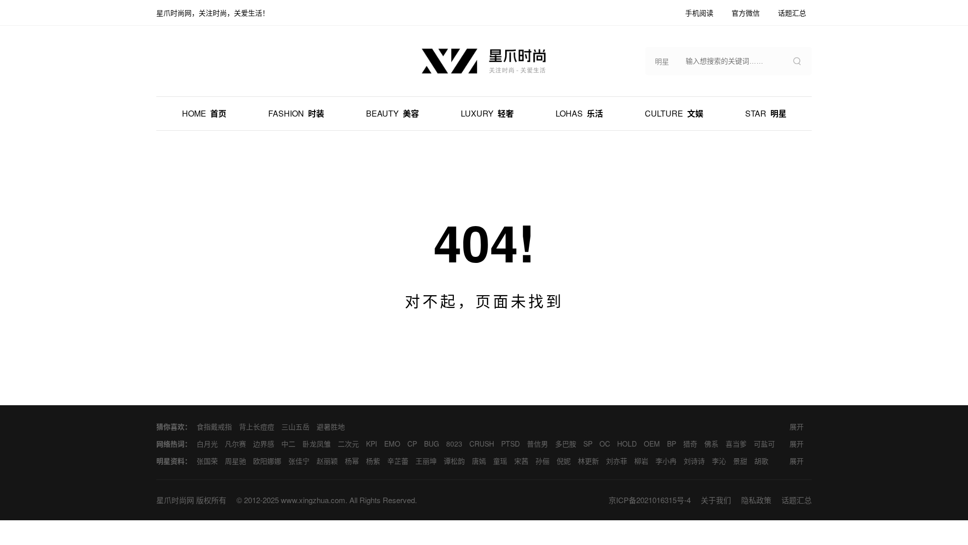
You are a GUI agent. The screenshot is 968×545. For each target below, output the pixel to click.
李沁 (719, 461)
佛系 (711, 444)
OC (604, 444)
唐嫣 (479, 461)
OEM (652, 444)
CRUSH (481, 444)
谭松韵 (454, 461)
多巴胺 (565, 444)
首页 (204, 113)
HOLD (627, 444)
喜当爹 (736, 444)
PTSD (510, 444)
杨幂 (352, 461)
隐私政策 (756, 500)
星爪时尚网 (175, 500)
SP (587, 444)
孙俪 (542, 461)
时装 (296, 113)
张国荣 (207, 461)
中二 (288, 444)
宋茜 (521, 461)
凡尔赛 (235, 444)
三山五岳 (295, 426)
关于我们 (716, 500)
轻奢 (487, 113)
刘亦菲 (616, 461)
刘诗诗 (694, 461)
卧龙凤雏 (316, 444)
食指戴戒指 (214, 426)
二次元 (348, 444)
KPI (371, 444)
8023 (454, 444)
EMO (392, 444)
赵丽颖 (327, 461)
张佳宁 (299, 461)
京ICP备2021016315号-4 (650, 500)
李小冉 (666, 461)
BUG (431, 444)
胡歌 (761, 461)
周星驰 (235, 461)
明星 (765, 113)
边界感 (263, 444)
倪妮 (564, 461)
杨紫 (373, 461)
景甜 (740, 461)
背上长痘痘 (256, 426)
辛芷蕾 (397, 461)
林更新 (588, 461)
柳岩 (641, 461)
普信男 (537, 444)
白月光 (207, 444)
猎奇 (690, 444)
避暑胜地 (331, 426)
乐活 (579, 113)
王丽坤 (426, 461)
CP (412, 444)
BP (671, 444)
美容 (392, 113)
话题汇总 (796, 500)
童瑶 (500, 461)
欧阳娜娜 (267, 461)
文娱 (674, 113)
